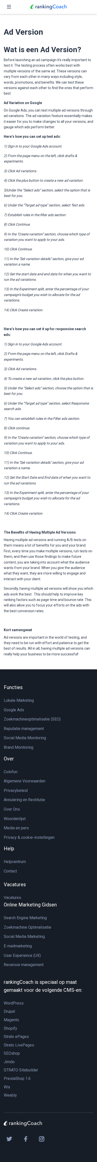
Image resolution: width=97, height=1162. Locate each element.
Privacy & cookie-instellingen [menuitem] (29, 837)
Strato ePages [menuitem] (16, 1036)
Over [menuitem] (9, 759)
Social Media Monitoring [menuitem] (25, 737)
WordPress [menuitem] (14, 1003)
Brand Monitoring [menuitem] (18, 747)
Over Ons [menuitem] (12, 809)
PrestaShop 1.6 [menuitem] (17, 1078)
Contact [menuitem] (10, 871)
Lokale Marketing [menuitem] (19, 700)
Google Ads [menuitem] (14, 710)
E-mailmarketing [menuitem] (18, 946)
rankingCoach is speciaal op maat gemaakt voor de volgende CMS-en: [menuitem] (43, 986)
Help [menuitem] (9, 849)
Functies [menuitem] (13, 687)
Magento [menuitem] (11, 1019)
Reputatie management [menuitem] (24, 728)
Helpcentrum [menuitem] (15, 861)
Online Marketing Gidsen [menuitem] (30, 905)
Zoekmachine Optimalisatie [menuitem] (27, 927)
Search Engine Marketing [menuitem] (25, 917)
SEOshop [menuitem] (12, 1053)
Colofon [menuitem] (10, 771)
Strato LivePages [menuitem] (19, 1045)
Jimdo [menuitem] (9, 1061)
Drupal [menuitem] (9, 1011)
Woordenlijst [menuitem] (15, 818)
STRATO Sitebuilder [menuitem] (21, 1070)
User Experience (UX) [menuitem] (22, 955)
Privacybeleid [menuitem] (16, 790)
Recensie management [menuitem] (24, 964)
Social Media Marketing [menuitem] (24, 936)
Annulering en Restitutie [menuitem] (24, 799)
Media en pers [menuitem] (16, 828)
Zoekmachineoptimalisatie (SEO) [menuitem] (32, 719)
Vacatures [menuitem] (15, 884)
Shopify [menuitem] (10, 1028)
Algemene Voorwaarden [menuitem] (24, 781)
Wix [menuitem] (7, 1087)
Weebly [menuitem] (10, 1095)
